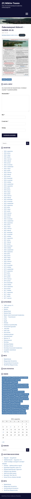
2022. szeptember (8, 221)
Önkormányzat (8, 340)
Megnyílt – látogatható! (10, 458)
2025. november (8, 165)
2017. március (7, 298)
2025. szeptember (8, 166)
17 (3, 432)
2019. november (8, 265)
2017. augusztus (8, 292)
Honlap (4, 128)
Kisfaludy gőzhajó (8, 334)
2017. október (7, 290)
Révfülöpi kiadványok (16, 408)
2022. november (8, 219)
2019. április (7, 277)
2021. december (8, 232)
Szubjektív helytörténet (10, 350)
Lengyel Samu (5, 401)
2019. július (7, 273)
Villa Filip (6, 352)
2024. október (7, 182)
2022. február (7, 230)
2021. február (7, 242)
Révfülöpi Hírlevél (8, 346)
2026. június (7, 153)
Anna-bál (6, 307)
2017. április (7, 296)
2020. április (7, 259)
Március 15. (7, 338)
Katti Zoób (6, 330)
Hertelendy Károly (6, 389)
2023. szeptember (8, 203)
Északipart (22, 410)
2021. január (7, 244)
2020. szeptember (8, 250)
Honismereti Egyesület (10, 326)
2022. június (7, 224)
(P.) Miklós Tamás (11, 3)
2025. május (7, 168)
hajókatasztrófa (6, 387)
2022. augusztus (8, 223)
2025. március (7, 172)
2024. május (7, 192)
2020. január (7, 263)
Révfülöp (9, 79)
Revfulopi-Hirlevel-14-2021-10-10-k (10, 35)
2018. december (8, 282)
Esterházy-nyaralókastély (10, 324)
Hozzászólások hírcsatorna (11, 363)
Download (22, 35)
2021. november (8, 234)
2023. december (8, 199)
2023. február (7, 215)
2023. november (8, 201)
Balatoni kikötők (24, 377)
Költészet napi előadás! (10, 471)
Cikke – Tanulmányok (9, 317)
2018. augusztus (8, 286)
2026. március (7, 159)
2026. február (7, 161)
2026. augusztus (8, 151)
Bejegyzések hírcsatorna (10, 361)
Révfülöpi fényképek (15, 403)
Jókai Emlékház (19, 394)
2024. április (7, 194)
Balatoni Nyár (7, 313)
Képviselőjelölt (5, 399)
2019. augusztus (8, 271)
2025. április (7, 170)
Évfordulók (4, 413)
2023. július (7, 207)
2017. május (7, 294)
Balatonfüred (7, 311)
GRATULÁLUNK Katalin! (10, 473)
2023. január (7, 217)
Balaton (6, 309)
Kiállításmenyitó (24, 396)
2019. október (7, 267)
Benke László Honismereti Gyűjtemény (14, 315)
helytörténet (14, 387)
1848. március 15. (8, 305)
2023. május (7, 209)
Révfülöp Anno (18, 401)
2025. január (7, 176)
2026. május (7, 155)
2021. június (7, 240)
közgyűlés (21, 399)
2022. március (7, 228)
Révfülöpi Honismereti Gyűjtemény (13, 348)
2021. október (7, 236)
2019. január (7, 280)
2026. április (7, 157)
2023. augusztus (8, 205)
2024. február (7, 197)
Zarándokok (16, 410)
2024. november (8, 180)
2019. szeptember (8, 269)
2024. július (7, 188)
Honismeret (14, 389)
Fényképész (25, 384)
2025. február (7, 174)
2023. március (7, 213)
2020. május (7, 257)
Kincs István (7, 332)
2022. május (7, 226)
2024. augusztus (8, 186)
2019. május (7, 275)
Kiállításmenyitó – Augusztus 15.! (13, 460)
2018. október (7, 284)
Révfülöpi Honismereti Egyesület (20, 406)
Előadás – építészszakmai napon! (13, 465)
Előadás (6, 323)
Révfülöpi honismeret (7, 406)
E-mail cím (5, 121)
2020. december (8, 246)
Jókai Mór (6, 328)
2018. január (7, 288)
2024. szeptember (8, 184)
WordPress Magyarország (11, 365)
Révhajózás (25, 408)
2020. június (7, 255)
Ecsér (5, 319)
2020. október (7, 248)
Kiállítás (17, 396)
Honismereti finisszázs (7, 391)
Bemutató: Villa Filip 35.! (10, 475)
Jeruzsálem (5, 394)
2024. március (7, 195)
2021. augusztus (8, 238)
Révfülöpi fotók (5, 403)
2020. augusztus (8, 251)
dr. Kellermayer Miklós (7, 382)
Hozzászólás (5, 93)
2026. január (7, 163)
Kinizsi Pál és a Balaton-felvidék (12, 477)
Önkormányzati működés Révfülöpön (17, 413)
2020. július (7, 253)
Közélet (4, 79)
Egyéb (5, 321)
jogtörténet (11, 394)
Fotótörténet (18, 384)
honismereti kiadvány (19, 391)
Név (3, 114)
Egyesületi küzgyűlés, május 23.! (12, 467)
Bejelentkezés (7, 359)
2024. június (7, 190)
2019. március (7, 279)
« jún (3, 442)
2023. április (7, 211)
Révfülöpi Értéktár (8, 344)
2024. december (8, 178)
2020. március (7, 261)
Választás (10, 410)
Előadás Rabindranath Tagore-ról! (13, 469)
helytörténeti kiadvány (23, 387)
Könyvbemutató (8, 336)
